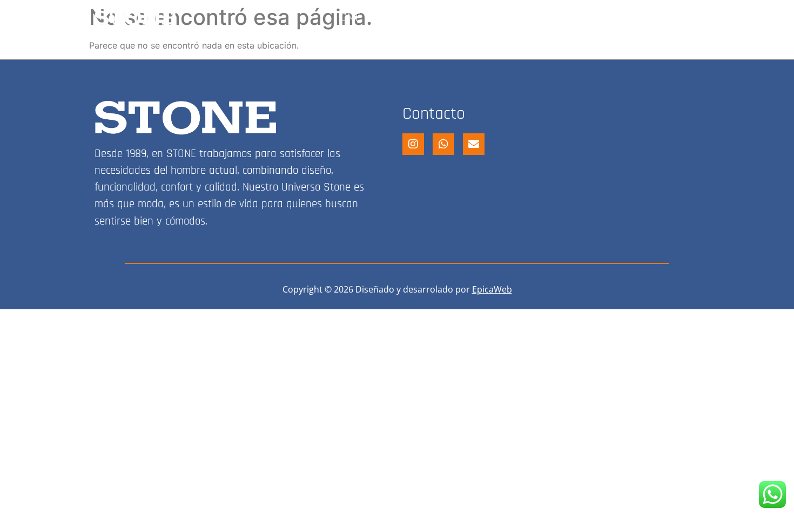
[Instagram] (690, 18)
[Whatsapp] (443, 144)
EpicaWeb (492, 289)
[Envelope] (474, 144)
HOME (347, 18)
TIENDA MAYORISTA (532, 18)
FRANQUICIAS (627, 18)
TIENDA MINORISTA (424, 18)
